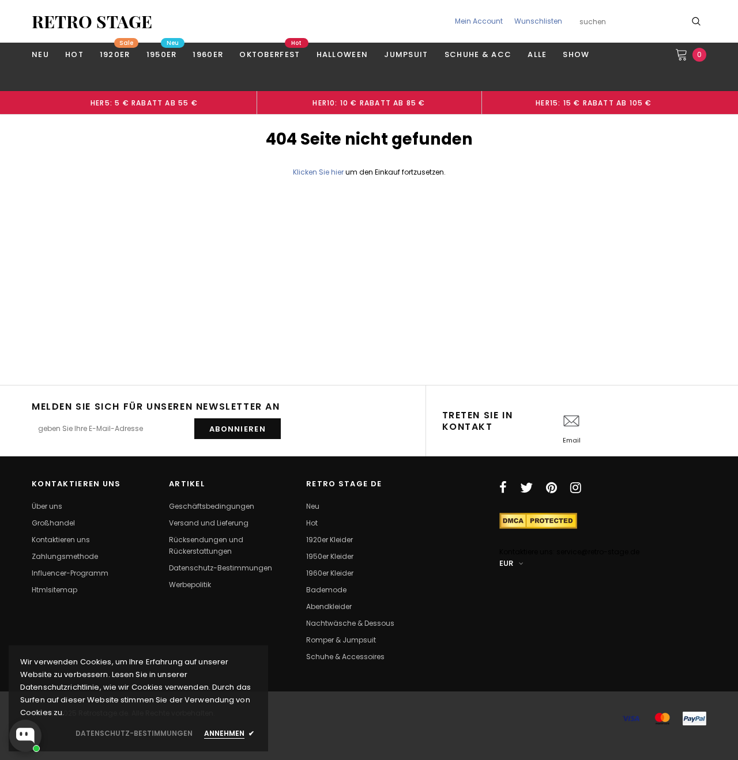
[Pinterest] (551, 487)
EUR (506, 563)
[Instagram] (575, 487)
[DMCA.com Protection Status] (538, 520)
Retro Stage (92, 21)
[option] (144, 102)
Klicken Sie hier (319, 172)
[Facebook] (503, 487)
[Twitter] (526, 487)
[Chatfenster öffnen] (25, 736)
